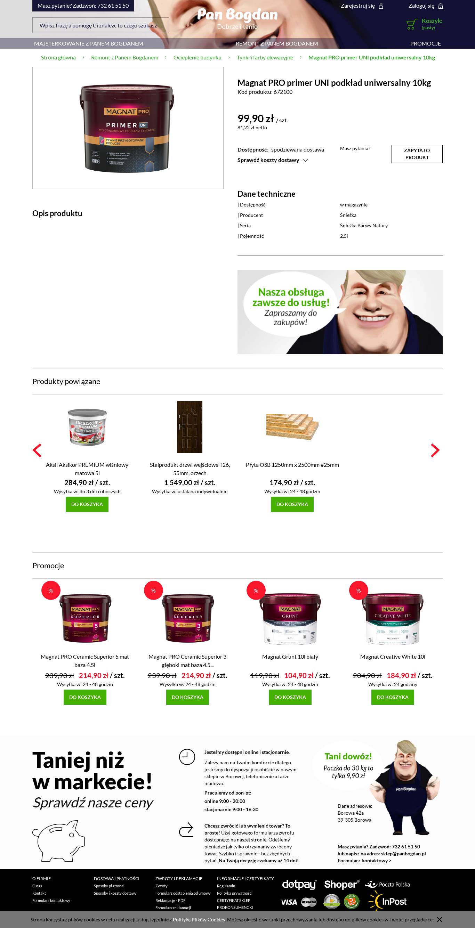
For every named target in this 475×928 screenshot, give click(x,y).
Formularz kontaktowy (51, 900)
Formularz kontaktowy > (365, 860)
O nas (37, 886)
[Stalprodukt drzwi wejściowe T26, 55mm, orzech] (190, 426)
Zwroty (161, 886)
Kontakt (39, 893)
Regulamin (226, 886)
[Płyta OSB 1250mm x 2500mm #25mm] (292, 426)
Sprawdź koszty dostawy (268, 159)
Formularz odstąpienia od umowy (183, 893)
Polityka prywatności (234, 893)
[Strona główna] (237, 18)
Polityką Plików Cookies (199, 919)
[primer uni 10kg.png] (128, 128)
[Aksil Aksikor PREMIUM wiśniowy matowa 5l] (87, 426)
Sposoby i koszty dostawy (115, 893)
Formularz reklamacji (173, 907)
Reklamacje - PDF (170, 900)
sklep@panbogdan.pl (403, 853)
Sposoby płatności (109, 886)
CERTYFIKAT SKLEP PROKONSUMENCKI (235, 904)
